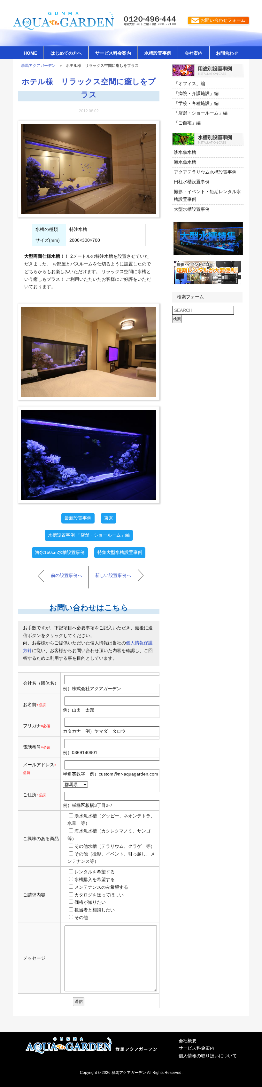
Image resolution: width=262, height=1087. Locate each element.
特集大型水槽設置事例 (119, 552)
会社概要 (187, 1040)
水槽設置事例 (157, 53)
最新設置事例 (78, 518)
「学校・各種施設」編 (196, 103)
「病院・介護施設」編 (196, 93)
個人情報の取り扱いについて (208, 1055)
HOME (30, 53)
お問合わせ (227, 53)
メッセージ (34, 958)
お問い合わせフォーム (223, 20)
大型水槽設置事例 (192, 209)
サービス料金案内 (113, 53)
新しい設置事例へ (113, 575)
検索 (177, 319)
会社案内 (194, 53)
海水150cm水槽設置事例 (60, 552)
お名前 (29, 704)
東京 (108, 518)
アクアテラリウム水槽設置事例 (205, 172)
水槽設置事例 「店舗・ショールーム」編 (89, 535)
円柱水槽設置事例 (192, 181)
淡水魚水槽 (185, 152)
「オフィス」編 (189, 83)
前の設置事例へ (66, 575)
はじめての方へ (66, 53)
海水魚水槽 (185, 162)
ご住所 (34, 794)
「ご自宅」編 (187, 122)
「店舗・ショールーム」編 (200, 112)
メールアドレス (38, 764)
